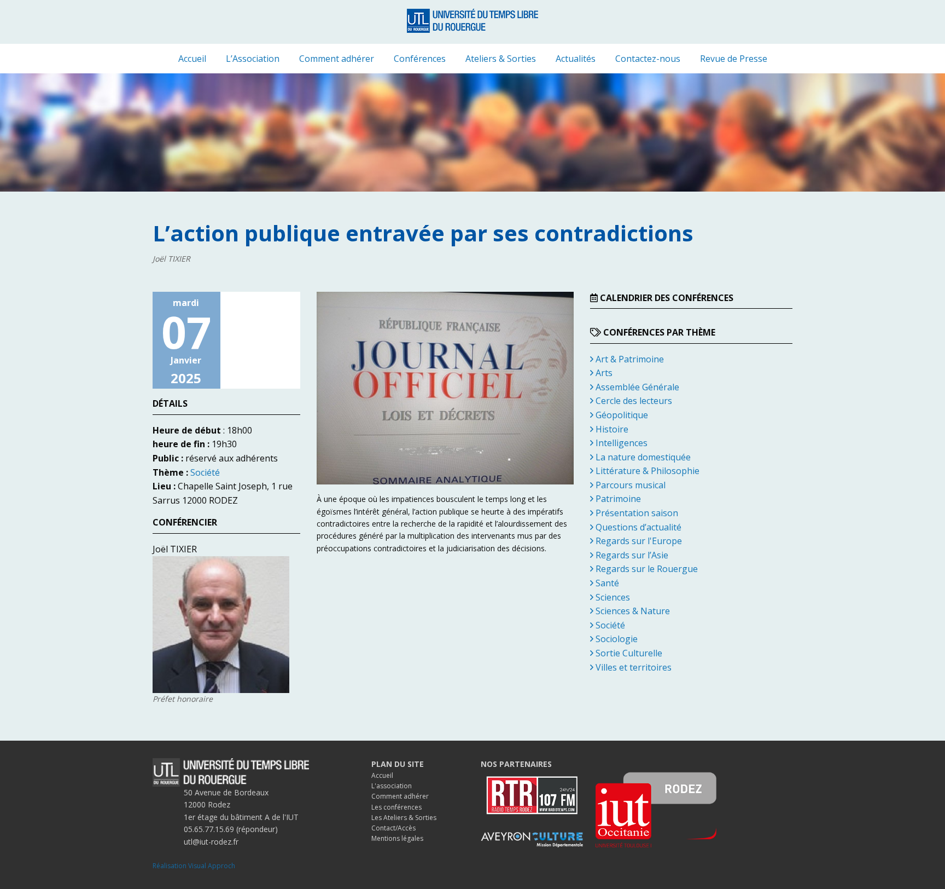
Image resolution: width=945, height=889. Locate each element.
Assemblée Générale (636, 387)
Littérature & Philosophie (646, 471)
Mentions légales (397, 838)
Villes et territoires (632, 667)
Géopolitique (620, 415)
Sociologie (615, 639)
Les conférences (396, 807)
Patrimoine (617, 499)
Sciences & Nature (631, 611)
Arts (602, 373)
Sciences (611, 597)
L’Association (252, 59)
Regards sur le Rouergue (645, 569)
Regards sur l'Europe (637, 541)
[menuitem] (192, 58)
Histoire (610, 429)
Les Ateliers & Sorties (403, 817)
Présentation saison (635, 513)
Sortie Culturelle (627, 653)
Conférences (420, 59)
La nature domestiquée (642, 457)
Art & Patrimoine (628, 359)
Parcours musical (629, 485)
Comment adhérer (336, 59)
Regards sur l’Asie (630, 555)
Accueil (192, 59)
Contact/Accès (393, 828)
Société (205, 472)
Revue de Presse (733, 59)
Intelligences (620, 443)
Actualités (576, 59)
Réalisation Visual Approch (194, 865)
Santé (606, 583)
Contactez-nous (647, 59)
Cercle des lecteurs (632, 401)
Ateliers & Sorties (500, 59)
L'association (391, 785)
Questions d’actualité (637, 527)
